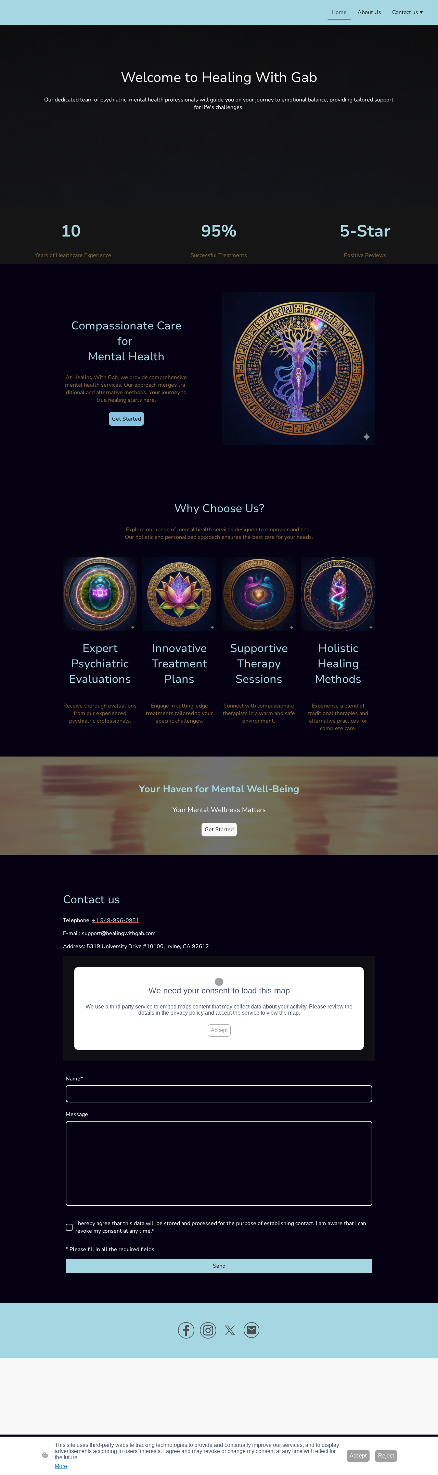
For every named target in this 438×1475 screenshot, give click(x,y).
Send (219, 1266)
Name (74, 1079)
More (61, 1466)
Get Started (126, 419)
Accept (219, 1030)
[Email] (252, 1330)
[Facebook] (186, 1330)
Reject (386, 1456)
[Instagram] (208, 1330)
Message (77, 1114)
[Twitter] (230, 1330)
